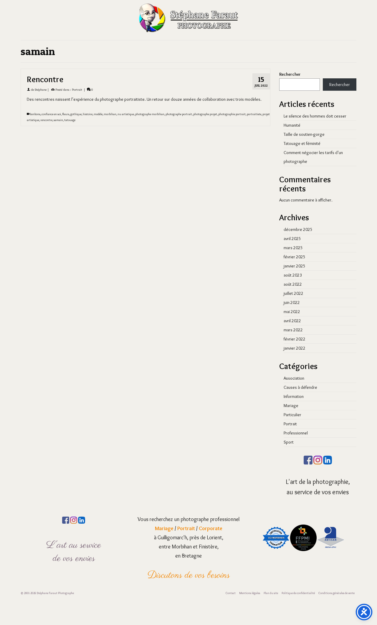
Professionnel (296, 433)
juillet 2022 (293, 293)
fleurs (65, 114)
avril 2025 (292, 238)
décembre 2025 (298, 229)
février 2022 (294, 339)
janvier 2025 (294, 266)
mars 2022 (293, 330)
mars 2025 (293, 247)
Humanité (292, 125)
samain (58, 120)
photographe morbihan (149, 114)
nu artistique (126, 114)
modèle (98, 114)
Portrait (77, 89)
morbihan (110, 114)
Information (294, 396)
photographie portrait (232, 114)
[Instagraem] (317, 459)
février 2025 (294, 256)
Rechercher (290, 74)
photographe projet (205, 114)
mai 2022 (292, 311)
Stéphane (41, 89)
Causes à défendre (300, 387)
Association (294, 378)
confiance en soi (51, 114)
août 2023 (293, 275)
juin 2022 (292, 302)
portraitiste (254, 114)
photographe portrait (179, 114)
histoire (87, 114)
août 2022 (293, 284)
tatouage (69, 120)
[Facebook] (308, 459)
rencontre (46, 120)
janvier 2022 (294, 348)
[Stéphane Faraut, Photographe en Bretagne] (188, 17)
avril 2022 (292, 320)
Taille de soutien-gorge (304, 134)
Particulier (292, 414)
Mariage (291, 405)
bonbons (35, 114)
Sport (289, 442)
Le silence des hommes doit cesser (315, 116)
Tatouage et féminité (302, 143)
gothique (76, 114)
